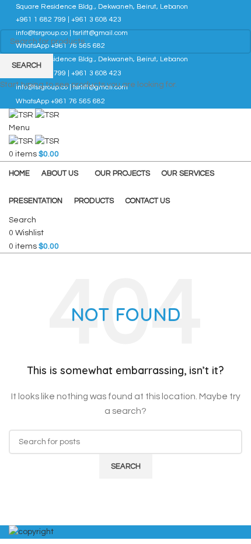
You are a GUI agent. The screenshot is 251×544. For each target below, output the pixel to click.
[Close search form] (14, 14)
